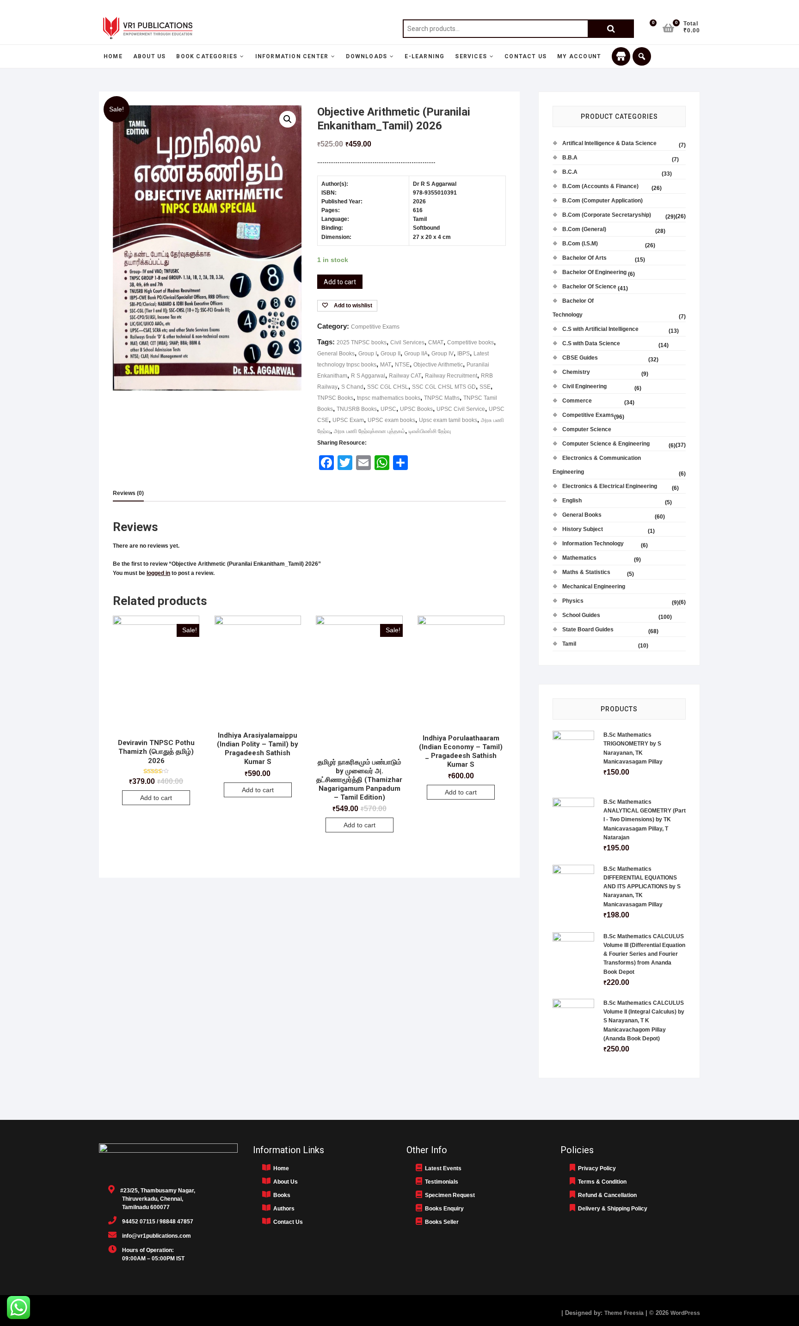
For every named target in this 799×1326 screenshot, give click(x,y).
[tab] (128, 493)
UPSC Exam (348, 420)
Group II (390, 353)
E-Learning (424, 56)
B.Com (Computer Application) (602, 200)
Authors (282, 1208)
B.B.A (570, 157)
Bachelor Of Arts (584, 258)
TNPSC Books (335, 398)
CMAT (435, 342)
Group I (367, 353)
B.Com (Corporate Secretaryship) (606, 215)
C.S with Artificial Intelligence (600, 329)
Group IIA (416, 353)
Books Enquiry (443, 1208)
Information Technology (593, 543)
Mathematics (579, 558)
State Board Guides (588, 629)
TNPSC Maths (442, 398)
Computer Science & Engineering (606, 443)
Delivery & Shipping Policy (611, 1208)
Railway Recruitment (451, 376)
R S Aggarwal (368, 376)
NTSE (402, 364)
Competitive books (470, 342)
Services (471, 56)
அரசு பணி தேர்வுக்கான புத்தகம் (369, 431)
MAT (385, 364)
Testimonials (440, 1182)
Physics (573, 601)
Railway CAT (405, 376)
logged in (158, 573)
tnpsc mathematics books (388, 398)
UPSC (388, 409)
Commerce (577, 400)
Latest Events (441, 1168)
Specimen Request (448, 1195)
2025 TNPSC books (362, 342)
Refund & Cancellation (606, 1195)
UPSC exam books (391, 420)
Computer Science (586, 429)
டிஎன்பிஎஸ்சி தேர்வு (430, 431)
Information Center (292, 56)
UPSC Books (416, 409)
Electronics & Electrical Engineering (609, 486)
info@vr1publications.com (154, 1236)
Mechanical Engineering (593, 586)
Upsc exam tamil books (448, 420)
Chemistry (576, 372)
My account (579, 56)
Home (113, 56)
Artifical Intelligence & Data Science (609, 143)
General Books (336, 353)
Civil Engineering (584, 386)
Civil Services (407, 342)
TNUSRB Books (357, 409)
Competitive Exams (375, 327)
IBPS (463, 353)
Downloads (366, 56)
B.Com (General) (584, 229)
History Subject (582, 529)
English (572, 500)
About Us (149, 56)
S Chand (352, 387)
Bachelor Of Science (589, 286)
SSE (485, 387)
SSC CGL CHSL (387, 387)
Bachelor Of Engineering (594, 272)
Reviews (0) (128, 493)
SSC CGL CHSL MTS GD (444, 387)
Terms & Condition (601, 1182)
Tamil (569, 644)
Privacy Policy (595, 1168)
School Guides (581, 615)
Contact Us (525, 56)
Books (280, 1195)
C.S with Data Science (591, 343)
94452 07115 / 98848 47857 (155, 1221)
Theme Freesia (624, 1313)
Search (611, 28)
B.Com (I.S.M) (580, 243)
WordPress (685, 1313)
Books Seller (440, 1222)
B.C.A (570, 172)
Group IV (442, 353)
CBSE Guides (580, 357)
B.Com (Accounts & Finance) (600, 186)
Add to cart (340, 282)
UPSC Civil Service (460, 409)
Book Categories (206, 56)
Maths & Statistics (586, 572)
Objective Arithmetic (438, 364)
